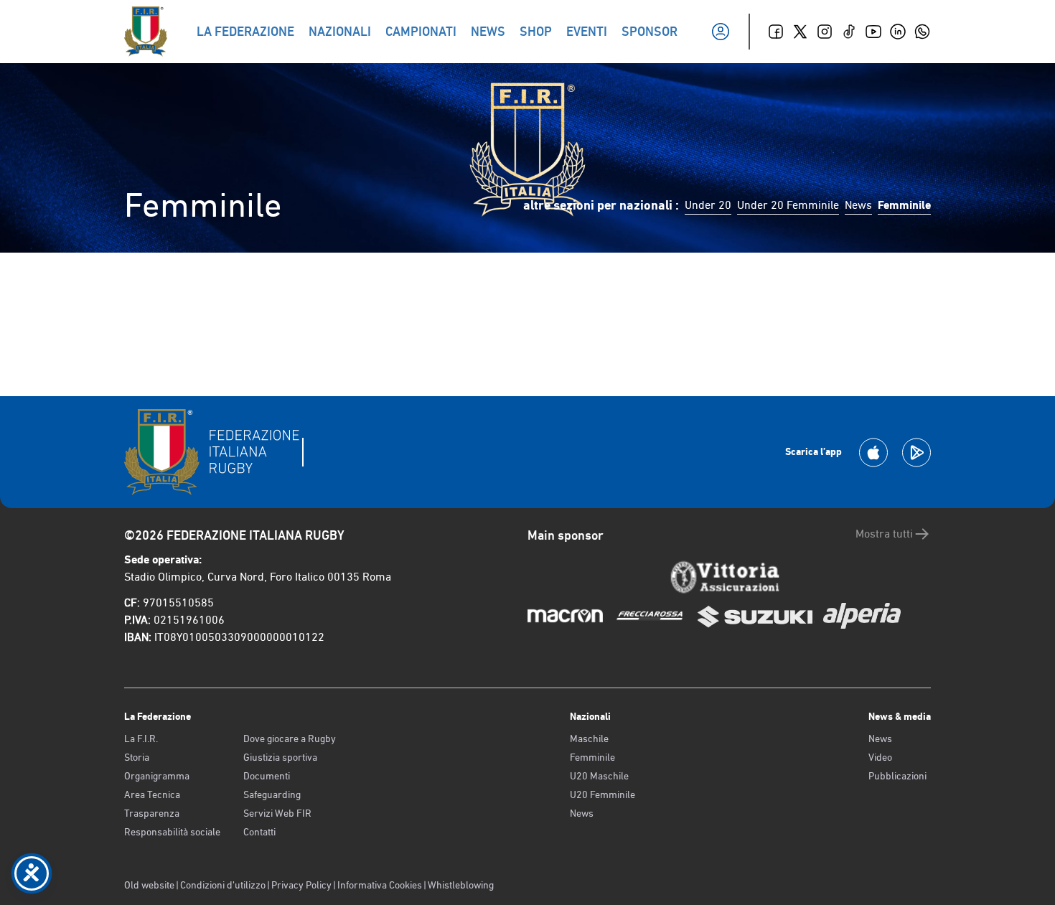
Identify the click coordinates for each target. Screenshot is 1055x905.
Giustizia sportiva (280, 757)
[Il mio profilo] (720, 31)
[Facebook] (775, 31)
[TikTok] (849, 31)
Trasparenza (151, 813)
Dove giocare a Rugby (289, 738)
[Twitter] (800, 31)
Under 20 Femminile (788, 205)
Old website (149, 885)
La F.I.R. (141, 738)
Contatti (259, 832)
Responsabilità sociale (172, 832)
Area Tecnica (152, 794)
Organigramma (156, 776)
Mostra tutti (884, 533)
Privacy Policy (301, 885)
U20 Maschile (599, 776)
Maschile (589, 738)
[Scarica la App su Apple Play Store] (873, 452)
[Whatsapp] (922, 31)
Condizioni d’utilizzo (223, 885)
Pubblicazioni (897, 776)
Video (880, 757)
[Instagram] (824, 31)
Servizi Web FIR (277, 813)
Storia (136, 757)
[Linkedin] (897, 31)
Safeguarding (272, 794)
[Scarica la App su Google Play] (916, 452)
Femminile (592, 757)
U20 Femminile (602, 794)
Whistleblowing (461, 885)
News (858, 205)
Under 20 (708, 205)
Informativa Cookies (379, 885)
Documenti (266, 776)
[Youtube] (873, 31)
